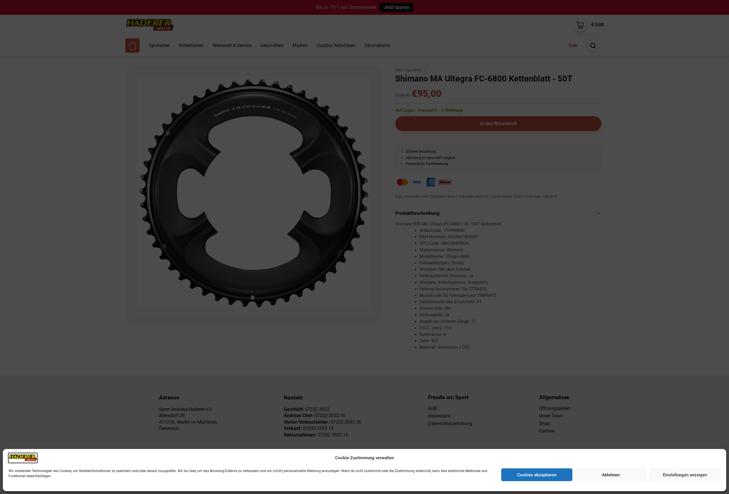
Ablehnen (611, 474)
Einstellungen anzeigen (685, 474)
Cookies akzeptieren (536, 474)
